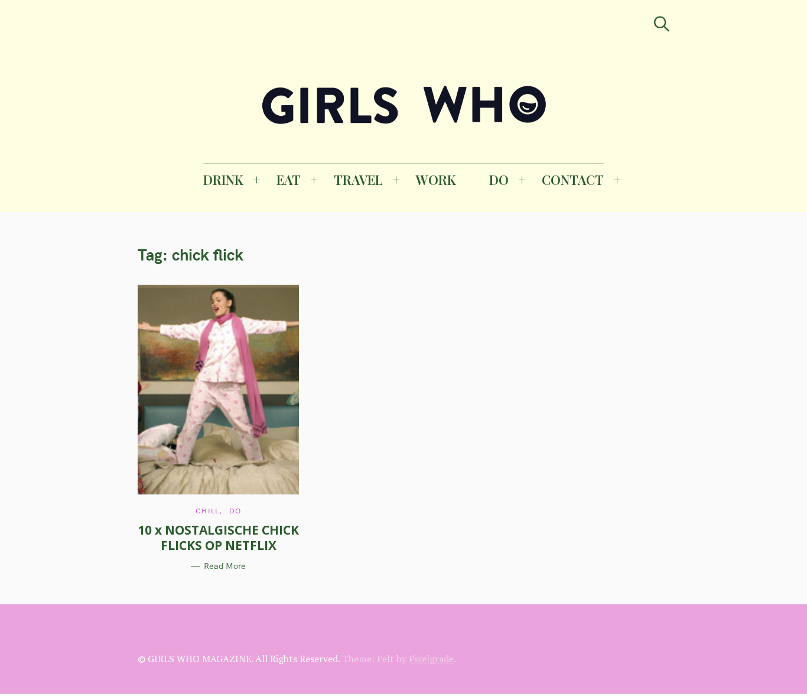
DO (499, 179)
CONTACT (573, 179)
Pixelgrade (431, 658)
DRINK (223, 179)
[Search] (661, 24)
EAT (288, 179)
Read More (224, 566)
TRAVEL (358, 179)
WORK (436, 179)
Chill (207, 510)
